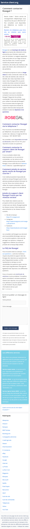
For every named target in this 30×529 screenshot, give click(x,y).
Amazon (4, 424)
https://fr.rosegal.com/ (13, 217)
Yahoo (4, 506)
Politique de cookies (23, 526)
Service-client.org (9, 2)
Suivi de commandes (8, 500)
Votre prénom (6, 300)
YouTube (5, 509)
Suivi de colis (6, 496)
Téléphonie (5, 503)
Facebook (5, 457)
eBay (3, 453)
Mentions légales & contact (8, 526)
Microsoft (5, 480)
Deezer (4, 443)
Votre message (7, 306)
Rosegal (4, 50)
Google (4, 460)
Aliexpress (5, 420)
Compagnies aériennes (9, 437)
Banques (5, 427)
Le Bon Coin (6, 470)
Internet (4, 463)
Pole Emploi (6, 486)
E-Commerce (8, 289)
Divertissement (7, 447)
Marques (5, 476)
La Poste (5, 467)
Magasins (5, 473)
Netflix (4, 483)
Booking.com (6, 433)
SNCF (4, 493)
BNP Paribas (6, 430)
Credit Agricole (6, 440)
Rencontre (5, 490)
